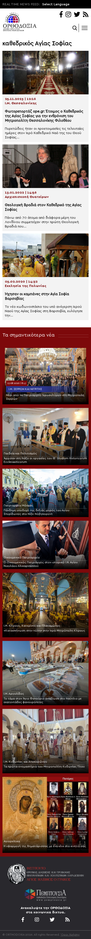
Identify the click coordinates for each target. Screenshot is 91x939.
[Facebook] (61, 15)
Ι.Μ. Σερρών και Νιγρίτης (25, 389)
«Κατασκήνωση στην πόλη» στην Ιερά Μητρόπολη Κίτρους (44, 630)
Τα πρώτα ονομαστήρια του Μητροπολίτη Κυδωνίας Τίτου (44, 766)
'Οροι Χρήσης (70, 934)
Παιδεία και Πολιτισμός (20, 453)
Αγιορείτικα (12, 841)
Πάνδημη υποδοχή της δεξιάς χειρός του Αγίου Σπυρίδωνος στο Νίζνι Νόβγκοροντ (36, 512)
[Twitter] (77, 15)
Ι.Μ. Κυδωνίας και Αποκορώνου (25, 761)
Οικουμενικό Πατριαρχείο (22, 557)
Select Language (55, 4)
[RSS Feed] (86, 15)
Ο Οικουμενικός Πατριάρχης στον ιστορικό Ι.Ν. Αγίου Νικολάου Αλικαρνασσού (41, 564)
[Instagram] (68, 15)
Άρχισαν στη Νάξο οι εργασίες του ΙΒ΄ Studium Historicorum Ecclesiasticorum (45, 460)
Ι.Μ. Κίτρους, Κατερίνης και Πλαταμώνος (32, 625)
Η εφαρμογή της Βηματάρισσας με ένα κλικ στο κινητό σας (45, 846)
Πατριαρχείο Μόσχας (18, 505)
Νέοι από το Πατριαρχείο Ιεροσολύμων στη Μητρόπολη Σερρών (45, 397)
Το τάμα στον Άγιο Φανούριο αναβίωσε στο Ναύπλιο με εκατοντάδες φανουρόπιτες (43, 700)
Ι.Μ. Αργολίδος (14, 693)
